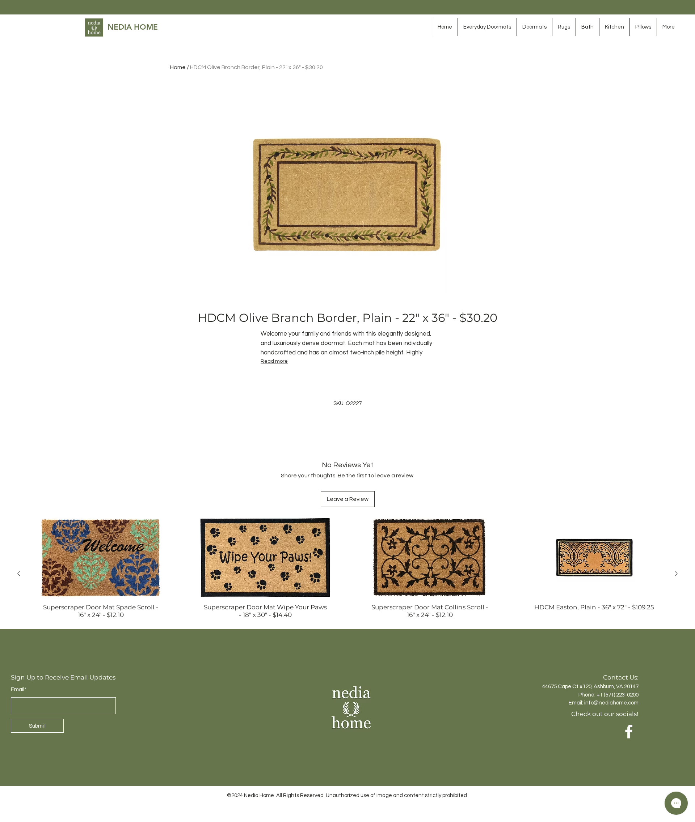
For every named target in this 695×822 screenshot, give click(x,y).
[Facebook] (629, 732)
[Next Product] (676, 573)
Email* (18, 689)
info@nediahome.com (611, 703)
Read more (274, 361)
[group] (347, 573)
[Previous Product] (18, 573)
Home (178, 67)
